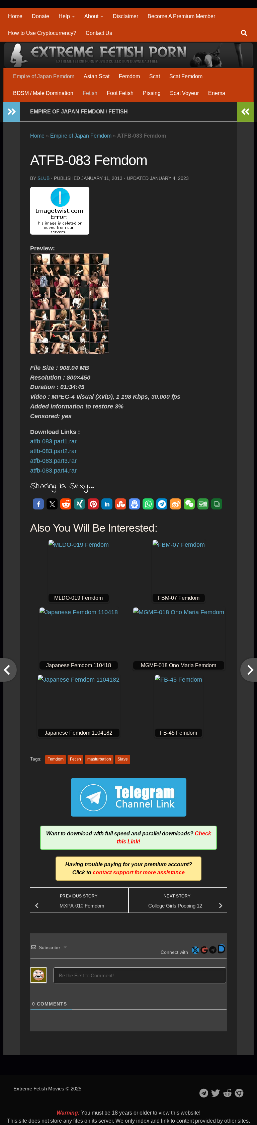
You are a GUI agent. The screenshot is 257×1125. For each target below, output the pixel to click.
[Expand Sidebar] (11, 112)
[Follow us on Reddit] (227, 1092)
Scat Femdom (185, 76)
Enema (216, 93)
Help (64, 16)
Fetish (90, 93)
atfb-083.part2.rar (53, 451)
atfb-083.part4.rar (53, 470)
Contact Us (99, 33)
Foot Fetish (120, 93)
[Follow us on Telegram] (203, 1092)
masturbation (99, 759)
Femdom (129, 76)
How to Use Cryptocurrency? (42, 33)
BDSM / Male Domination (43, 93)
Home (15, 16)
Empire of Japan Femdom (43, 76)
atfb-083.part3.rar (53, 460)
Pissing (152, 93)
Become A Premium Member (181, 16)
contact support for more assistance (139, 872)
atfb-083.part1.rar (53, 441)
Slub (43, 178)
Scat (154, 76)
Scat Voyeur (184, 93)
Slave (122, 759)
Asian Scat (96, 76)
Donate (40, 16)
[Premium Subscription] (239, 1092)
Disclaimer (125, 16)
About (91, 16)
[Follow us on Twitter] (215, 1092)
